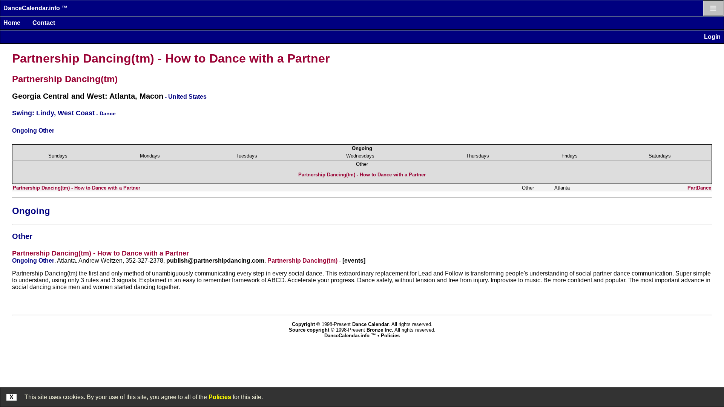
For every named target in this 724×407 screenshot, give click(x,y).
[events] (353, 260)
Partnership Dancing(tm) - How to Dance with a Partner (171, 58)
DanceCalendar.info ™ (35, 8)
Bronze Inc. (380, 330)
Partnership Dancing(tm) (65, 79)
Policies (220, 397)
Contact (43, 23)
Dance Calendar (370, 324)
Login (712, 37)
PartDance (699, 188)
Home (11, 23)
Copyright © (306, 324)
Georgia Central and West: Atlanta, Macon (87, 96)
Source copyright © (311, 330)
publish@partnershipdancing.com (215, 260)
